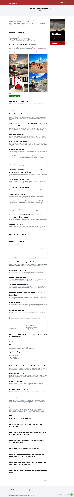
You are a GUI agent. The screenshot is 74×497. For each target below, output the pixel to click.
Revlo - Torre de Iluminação (18, 2)
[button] (71, 494)
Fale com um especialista (14, 96)
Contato (61, 2)
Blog (58, 2)
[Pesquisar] (64, 2)
